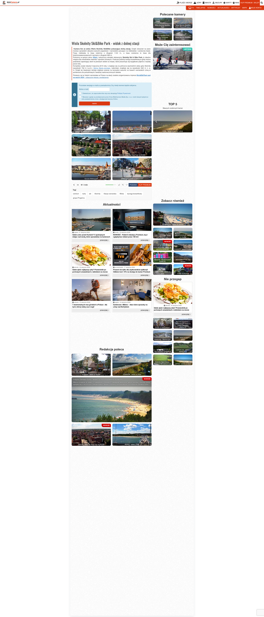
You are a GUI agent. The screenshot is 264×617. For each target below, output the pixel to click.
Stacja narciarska (110, 193)
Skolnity (97, 193)
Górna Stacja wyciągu (101, 68)
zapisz (94, 103)
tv (193, 7)
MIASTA (208, 2)
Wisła (122, 193)
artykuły (235, 7)
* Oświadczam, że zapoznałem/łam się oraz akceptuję (106, 93)
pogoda (133, 184)
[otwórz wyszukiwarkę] (262, 2)
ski (90, 193)
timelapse (200, 7)
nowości (211, 7)
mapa (244, 7)
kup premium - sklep (250, 2)
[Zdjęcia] (78, 185)
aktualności (223, 7)
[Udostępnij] (74, 185)
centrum (76, 193)
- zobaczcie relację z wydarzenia (96, 77)
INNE (237, 2)
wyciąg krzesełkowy (134, 193)
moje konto (256, 7)
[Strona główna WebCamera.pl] (11, 2)
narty (84, 193)
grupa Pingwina (79, 198)
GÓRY (199, 2)
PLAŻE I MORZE (186, 2)
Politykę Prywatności (124, 93)
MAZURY (218, 2)
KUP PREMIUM (145, 185)
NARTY (229, 2)
